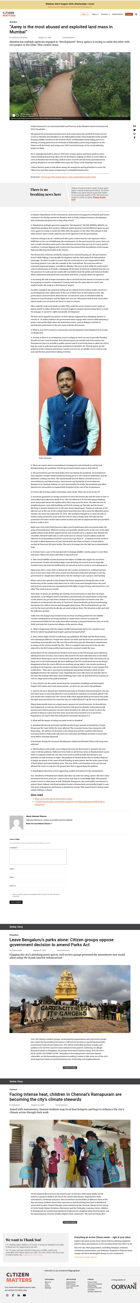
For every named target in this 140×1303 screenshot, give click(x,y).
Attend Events (71, 1284)
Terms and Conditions (95, 1284)
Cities (84, 14)
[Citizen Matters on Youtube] (24, 1295)
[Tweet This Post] (134, 130)
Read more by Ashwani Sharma (38, 824)
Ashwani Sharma (19, 37)
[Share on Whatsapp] (135, 134)
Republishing (92, 1286)
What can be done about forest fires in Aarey (53, 799)
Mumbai (13, 22)
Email (12, 877)
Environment (68, 37)
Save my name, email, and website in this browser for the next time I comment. (36, 895)
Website (13, 886)
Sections (104, 14)
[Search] (136, 14)
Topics (94, 14)
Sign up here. (74, 1271)
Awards (47, 1286)
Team (46, 1284)
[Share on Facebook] (134, 137)
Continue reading (70, 1068)
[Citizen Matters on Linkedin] (18, 1295)
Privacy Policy (92, 1282)
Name (12, 869)
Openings (48, 1288)
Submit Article (117, 14)
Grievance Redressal (94, 1292)
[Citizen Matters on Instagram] (7, 1295)
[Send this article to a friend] (134, 126)
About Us (48, 1282)
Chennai (13, 1089)
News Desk (17, 950)
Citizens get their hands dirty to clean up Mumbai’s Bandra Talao (68, 177)
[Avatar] (16, 822)
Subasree (16, 1105)
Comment (14, 848)
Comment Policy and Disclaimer (94, 1289)
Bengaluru (14, 935)
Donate (129, 14)
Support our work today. (33, 1255)
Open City (69, 1288)
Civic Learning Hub (72, 1286)
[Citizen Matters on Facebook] (13, 1295)
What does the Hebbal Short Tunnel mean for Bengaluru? (70, 7)
